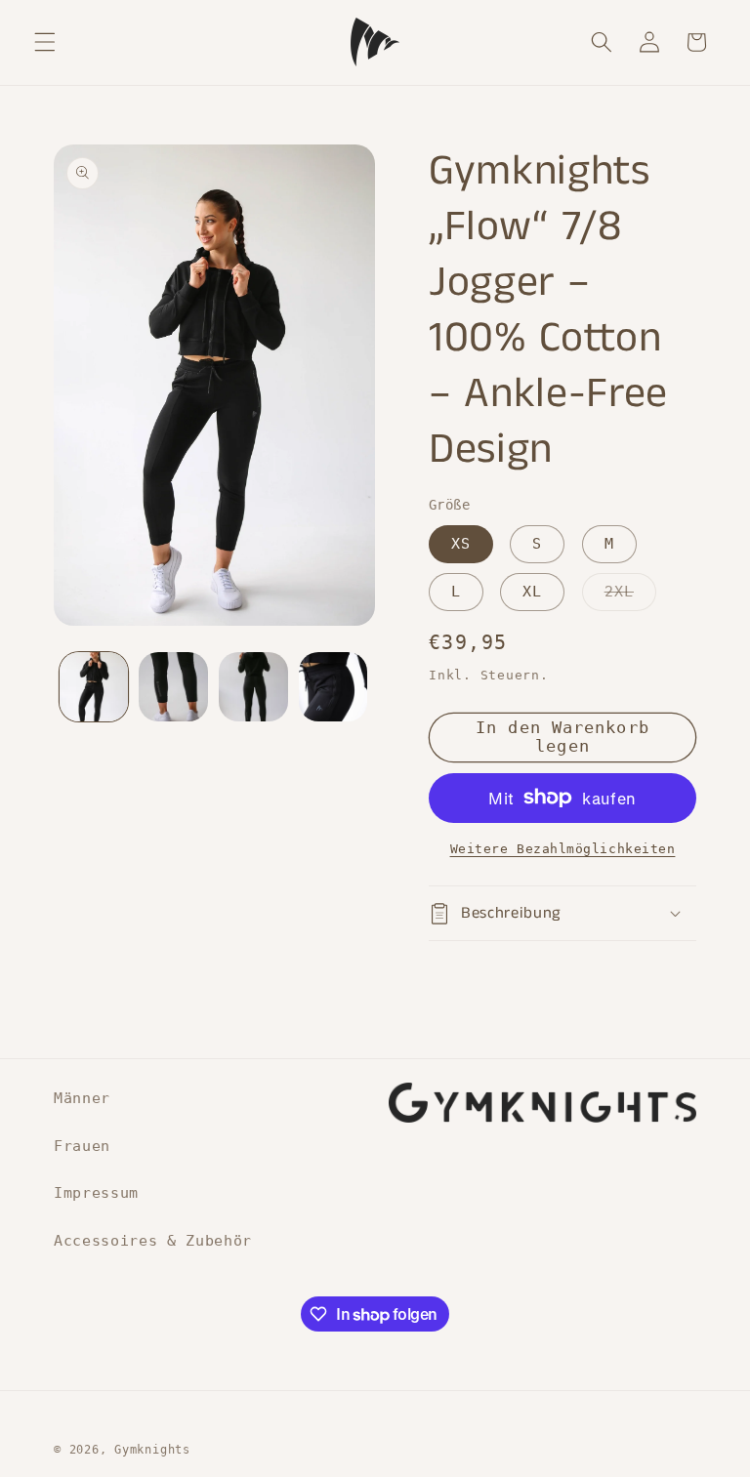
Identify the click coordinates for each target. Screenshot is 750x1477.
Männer (82, 1098)
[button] (44, 42)
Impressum (96, 1193)
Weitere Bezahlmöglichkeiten (563, 848)
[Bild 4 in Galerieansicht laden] (333, 686)
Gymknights (152, 1449)
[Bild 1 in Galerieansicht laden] (94, 686)
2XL (630, 596)
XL (532, 591)
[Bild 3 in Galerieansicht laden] (253, 686)
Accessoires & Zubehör (153, 1241)
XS (461, 544)
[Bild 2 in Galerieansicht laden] (173, 686)
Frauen (82, 1146)
